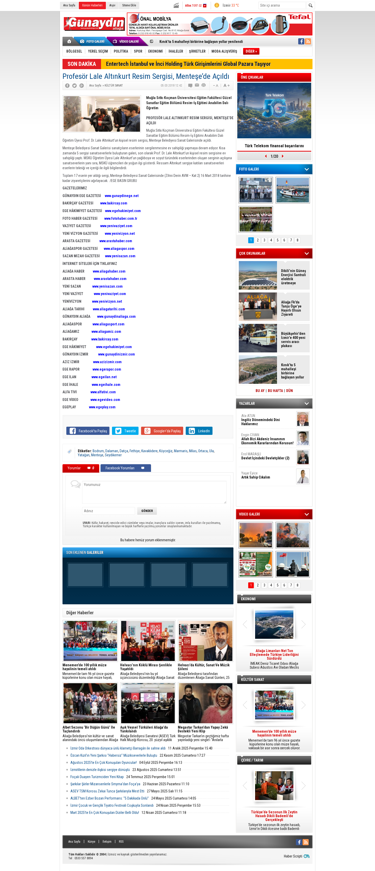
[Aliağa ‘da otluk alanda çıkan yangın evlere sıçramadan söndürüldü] (256, 535)
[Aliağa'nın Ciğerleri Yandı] (293, 535)
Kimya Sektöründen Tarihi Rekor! (274, 145)
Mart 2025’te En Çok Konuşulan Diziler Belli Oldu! (104, 813)
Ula (211, 451)
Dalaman (111, 451)
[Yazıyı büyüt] (226, 85)
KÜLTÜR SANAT (252, 680)
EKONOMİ (248, 599)
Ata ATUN (260, 420)
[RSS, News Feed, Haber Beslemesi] (308, 41)
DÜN (289, 391)
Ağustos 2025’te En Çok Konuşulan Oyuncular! (103, 762)
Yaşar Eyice (255, 475)
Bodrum (98, 451)
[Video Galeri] (126, 41)
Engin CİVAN (267, 439)
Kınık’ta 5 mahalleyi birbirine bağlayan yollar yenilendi (201, 42)
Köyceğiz (165, 451)
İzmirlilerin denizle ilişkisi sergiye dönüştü (100, 770)
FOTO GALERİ (249, 169)
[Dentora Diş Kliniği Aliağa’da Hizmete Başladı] (256, 190)
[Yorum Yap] (190, 85)
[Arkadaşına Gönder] (197, 85)
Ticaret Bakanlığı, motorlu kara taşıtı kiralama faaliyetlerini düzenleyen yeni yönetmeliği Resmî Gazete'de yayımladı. (274, 659)
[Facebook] (67, 85)
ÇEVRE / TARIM (252, 760)
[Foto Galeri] (93, 41)
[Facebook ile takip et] (301, 41)
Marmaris (181, 451)
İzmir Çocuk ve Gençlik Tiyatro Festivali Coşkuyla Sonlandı (112, 805)
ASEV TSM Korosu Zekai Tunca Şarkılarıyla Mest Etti (107, 791)
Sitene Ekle (129, 5)
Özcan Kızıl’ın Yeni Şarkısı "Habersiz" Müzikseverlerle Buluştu (113, 755)
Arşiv (112, 5)
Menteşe (97, 455)
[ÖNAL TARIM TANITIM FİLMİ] (256, 564)
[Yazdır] (204, 85)
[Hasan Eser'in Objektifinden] (256, 219)
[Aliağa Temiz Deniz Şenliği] (293, 190)
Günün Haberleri (92, 5)
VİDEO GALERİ (249, 514)
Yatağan (84, 455)
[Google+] (81, 85)
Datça (124, 451)
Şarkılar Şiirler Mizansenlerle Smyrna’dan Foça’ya (105, 784)
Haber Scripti (293, 856)
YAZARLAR (247, 403)
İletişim (107, 841)
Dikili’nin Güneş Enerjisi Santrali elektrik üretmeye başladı (293, 277)
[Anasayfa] (69, 41)
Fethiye (135, 451)
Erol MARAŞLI (265, 456)
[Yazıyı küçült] (215, 85)
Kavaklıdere (149, 451)
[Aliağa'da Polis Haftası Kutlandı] (293, 564)
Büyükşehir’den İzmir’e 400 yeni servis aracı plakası (293, 340)
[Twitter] (74, 85)
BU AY (260, 391)
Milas (193, 451)
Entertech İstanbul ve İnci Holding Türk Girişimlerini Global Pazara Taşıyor (188, 64)
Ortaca (203, 451)
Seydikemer (113, 455)
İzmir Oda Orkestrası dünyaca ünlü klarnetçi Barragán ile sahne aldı (118, 748)
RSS (121, 841)
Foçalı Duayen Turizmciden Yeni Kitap (97, 777)
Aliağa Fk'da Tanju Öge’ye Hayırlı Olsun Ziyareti (291, 308)
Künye (91, 841)
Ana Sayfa (69, 5)
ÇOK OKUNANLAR (252, 253)
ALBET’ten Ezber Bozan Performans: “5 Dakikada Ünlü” (109, 798)
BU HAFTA (275, 391)
